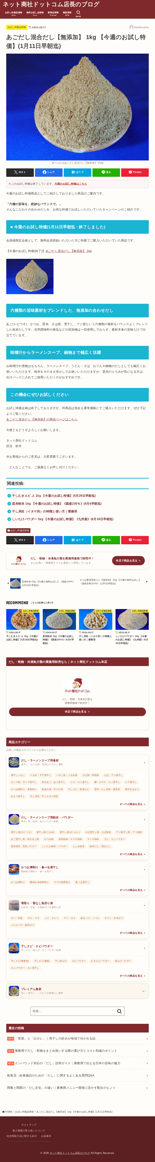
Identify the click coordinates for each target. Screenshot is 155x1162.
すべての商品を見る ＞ (133, 804)
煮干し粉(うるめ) (45, 832)
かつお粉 (49, 839)
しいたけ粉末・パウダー (55, 846)
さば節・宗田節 (91, 775)
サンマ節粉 (93, 839)
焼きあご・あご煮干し (53, 782)
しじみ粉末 (78, 846)
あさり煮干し (18, 796)
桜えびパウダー (123, 961)
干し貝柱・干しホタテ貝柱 (44, 796)
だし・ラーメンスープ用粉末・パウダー (47, 817)
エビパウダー (79, 961)
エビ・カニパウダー (114, 839)
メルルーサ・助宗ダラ (22, 925)
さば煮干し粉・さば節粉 (98, 832)
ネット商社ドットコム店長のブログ (51, 4)
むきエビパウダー (100, 961)
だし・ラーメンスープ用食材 (40, 760)
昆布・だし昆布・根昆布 (107, 789)
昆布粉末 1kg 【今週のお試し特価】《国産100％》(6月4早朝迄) (57, 503)
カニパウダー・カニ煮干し (25, 968)
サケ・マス (34, 918)
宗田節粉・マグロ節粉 (70, 839)
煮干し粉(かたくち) (21, 832)
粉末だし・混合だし (100, 846)
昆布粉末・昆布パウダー (24, 846)
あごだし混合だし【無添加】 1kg (69, 251)
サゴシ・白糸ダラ (114, 918)
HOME (8, 1112)
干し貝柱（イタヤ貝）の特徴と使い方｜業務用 (44, 511)
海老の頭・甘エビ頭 (52, 789)
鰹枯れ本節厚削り (39, 882)
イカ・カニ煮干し (79, 782)
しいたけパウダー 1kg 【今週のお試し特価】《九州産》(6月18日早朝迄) (63, 519)
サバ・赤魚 (17, 918)
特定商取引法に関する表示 (22, 1136)
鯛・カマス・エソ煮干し (107, 782)
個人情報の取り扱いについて (28, 1130)
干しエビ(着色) (42, 961)
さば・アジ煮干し (113, 775)
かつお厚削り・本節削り (24, 789)
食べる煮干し (82, 882)
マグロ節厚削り (62, 882)
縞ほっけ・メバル (90, 918)
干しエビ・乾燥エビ (78, 789)
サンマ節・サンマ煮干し (24, 782)
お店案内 (46, 1136)
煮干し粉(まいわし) (70, 832)
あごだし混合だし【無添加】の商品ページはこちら (42, 419)
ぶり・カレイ (52, 918)
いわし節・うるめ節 (67, 775)
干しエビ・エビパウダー (37, 946)
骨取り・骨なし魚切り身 (37, 903)
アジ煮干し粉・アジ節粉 (129, 832)
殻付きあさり (132, 789)
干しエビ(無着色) (20, 961)
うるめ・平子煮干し (40, 775)
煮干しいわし (18, 775)
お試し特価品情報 (16, 27)
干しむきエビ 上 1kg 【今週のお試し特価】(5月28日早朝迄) (54, 495)
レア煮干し (131, 782)
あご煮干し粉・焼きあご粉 (25, 839)
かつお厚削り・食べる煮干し (40, 867)
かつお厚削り (18, 882)
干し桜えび (61, 961)
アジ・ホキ (69, 918)
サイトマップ (28, 1125)
